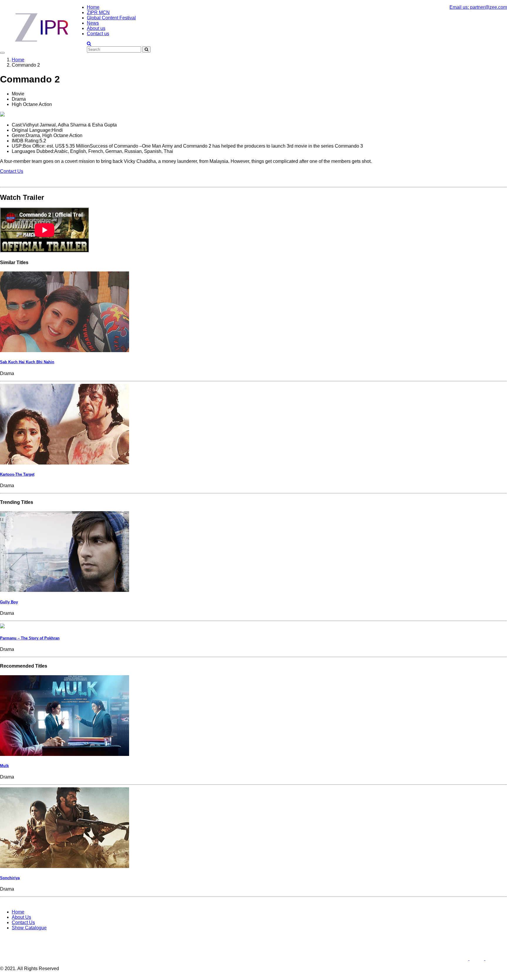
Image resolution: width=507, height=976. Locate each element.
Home (93, 7)
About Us (21, 917)
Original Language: (32, 130)
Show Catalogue (29, 927)
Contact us (98, 33)
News (93, 23)
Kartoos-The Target (17, 474)
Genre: (19, 135)
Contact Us (11, 171)
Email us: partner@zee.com (478, 7)
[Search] (146, 49)
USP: (17, 145)
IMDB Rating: (26, 140)
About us (96, 28)
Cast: (17, 124)
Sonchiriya (10, 878)
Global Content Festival (111, 17)
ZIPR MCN (98, 12)
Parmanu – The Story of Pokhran (30, 638)
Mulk (4, 766)
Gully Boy (9, 602)
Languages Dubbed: (33, 151)
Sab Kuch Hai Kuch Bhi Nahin (27, 362)
